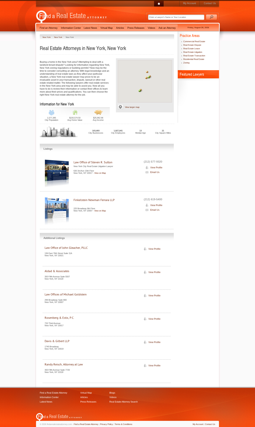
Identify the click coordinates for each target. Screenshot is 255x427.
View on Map (100, 173)
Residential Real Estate (193, 59)
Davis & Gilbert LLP (57, 341)
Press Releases (88, 401)
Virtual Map (86, 393)
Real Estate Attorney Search (123, 401)
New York (47, 37)
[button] (147, 72)
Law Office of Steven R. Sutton (93, 162)
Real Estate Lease (191, 48)
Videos (112, 397)
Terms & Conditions (123, 424)
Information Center (49, 397)
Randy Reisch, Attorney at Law (64, 364)
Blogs (112, 393)
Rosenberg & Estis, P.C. (59, 318)
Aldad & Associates (57, 271)
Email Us (154, 172)
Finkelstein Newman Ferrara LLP (94, 200)
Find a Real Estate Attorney (53, 393)
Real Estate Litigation (192, 52)
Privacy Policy (106, 424)
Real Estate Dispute (192, 45)
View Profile (156, 167)
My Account (189, 3)
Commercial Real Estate (194, 41)
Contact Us (210, 3)
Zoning (186, 63)
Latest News (46, 401)
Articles (84, 397)
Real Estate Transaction (194, 55)
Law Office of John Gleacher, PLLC (66, 248)
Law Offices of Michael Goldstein (66, 294)
